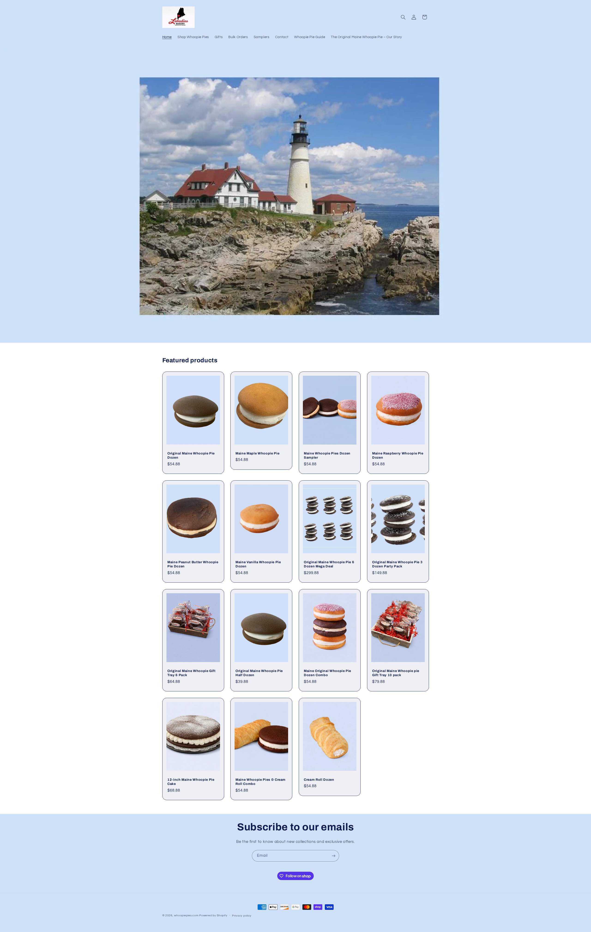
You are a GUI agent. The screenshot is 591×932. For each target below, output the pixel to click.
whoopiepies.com (186, 915)
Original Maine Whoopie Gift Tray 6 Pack (191, 673)
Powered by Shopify (213, 915)
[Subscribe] (333, 855)
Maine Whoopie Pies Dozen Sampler (327, 455)
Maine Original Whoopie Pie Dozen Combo (327, 673)
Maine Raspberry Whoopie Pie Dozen (397, 455)
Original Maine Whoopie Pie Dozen (191, 455)
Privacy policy (241, 915)
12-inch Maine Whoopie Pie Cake (190, 782)
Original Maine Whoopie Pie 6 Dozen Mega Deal (329, 564)
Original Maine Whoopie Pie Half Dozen (259, 673)
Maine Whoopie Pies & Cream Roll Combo (260, 782)
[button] (403, 17)
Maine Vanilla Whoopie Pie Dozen (258, 564)
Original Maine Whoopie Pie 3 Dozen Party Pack (397, 564)
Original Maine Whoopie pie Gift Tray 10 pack (395, 673)
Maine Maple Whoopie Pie (257, 453)
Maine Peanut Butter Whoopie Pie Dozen (192, 564)
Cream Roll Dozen (319, 779)
